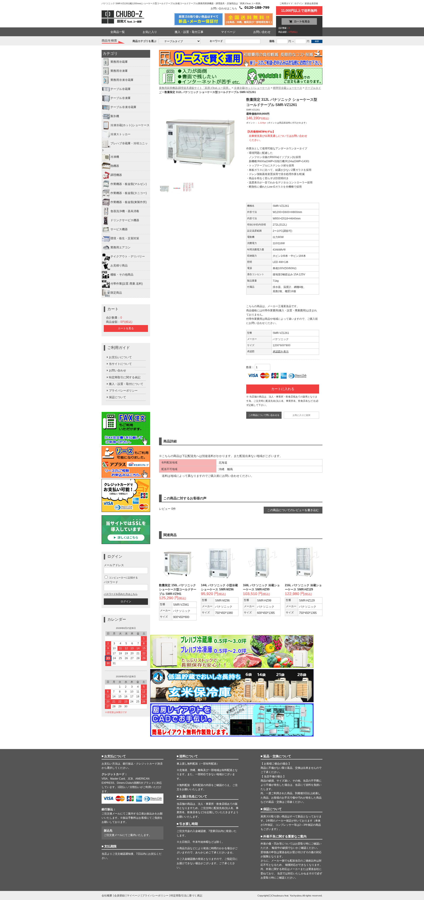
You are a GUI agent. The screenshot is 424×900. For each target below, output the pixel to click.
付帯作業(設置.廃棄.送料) (126, 283)
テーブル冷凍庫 (120, 98)
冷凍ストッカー (120, 134)
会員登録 (119, 895)
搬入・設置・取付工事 (189, 32)
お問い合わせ (262, 32)
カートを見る (126, 328)
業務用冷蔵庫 (119, 62)
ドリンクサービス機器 (124, 220)
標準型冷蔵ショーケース (287, 87)
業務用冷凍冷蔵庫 (121, 80)
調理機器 (116, 175)
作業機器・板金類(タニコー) (128, 193)
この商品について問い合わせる (263, 415)
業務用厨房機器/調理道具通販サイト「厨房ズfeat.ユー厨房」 (195, 87)
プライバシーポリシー (123, 390)
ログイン (298, 3)
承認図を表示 (281, 351)
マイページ (228, 32)
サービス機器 (119, 229)
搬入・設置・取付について (126, 384)
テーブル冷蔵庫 (120, 89)
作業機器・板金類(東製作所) (128, 202)
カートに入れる (282, 389)
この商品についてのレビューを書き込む (293, 510)
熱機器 (114, 165)
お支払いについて (120, 357)
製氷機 (114, 116)
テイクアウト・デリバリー (127, 256)
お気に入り (150, 32)
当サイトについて (120, 363)
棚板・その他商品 (121, 274)
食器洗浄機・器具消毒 (124, 211)
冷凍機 (114, 156)
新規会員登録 (311, 3)
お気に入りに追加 (301, 415)
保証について (117, 397)
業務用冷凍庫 (119, 71)
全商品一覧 (117, 32)
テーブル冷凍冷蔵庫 (123, 107)
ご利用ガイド (286, 3)
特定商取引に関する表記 (124, 377)
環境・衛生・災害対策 (124, 238)
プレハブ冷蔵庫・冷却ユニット (125, 147)
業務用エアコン (120, 247)
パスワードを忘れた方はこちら (120, 594)
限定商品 (116, 292)
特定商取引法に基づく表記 (186, 895)
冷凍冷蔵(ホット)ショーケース (130, 125)
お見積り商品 (119, 265)
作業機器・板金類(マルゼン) (128, 184)
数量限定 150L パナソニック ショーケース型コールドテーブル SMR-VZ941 (177, 589)
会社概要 (107, 895)
